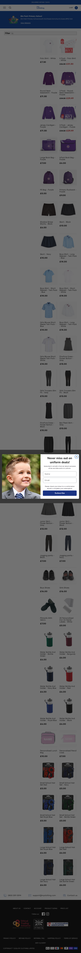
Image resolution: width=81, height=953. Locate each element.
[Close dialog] (76, 457)
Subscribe (60, 493)
